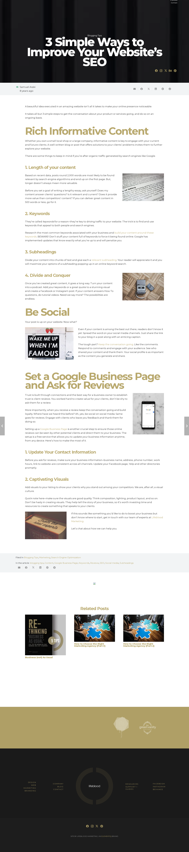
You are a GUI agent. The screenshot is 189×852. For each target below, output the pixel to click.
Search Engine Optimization (66, 557)
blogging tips (37, 563)
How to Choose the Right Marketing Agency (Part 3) (89, 644)
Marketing (44, 557)
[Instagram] (161, 70)
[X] (165, 70)
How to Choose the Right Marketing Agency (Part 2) (138, 644)
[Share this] (141, 89)
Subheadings (127, 563)
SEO (102, 563)
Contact (58, 789)
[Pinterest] (175, 70)
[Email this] (134, 89)
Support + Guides (131, 788)
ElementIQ (106, 836)
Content (49, 563)
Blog (60, 787)
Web (33, 785)
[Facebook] (156, 70)
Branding (30, 791)
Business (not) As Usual (38, 657)
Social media (112, 563)
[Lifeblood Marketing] (94, 804)
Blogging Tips (31, 557)
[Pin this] (162, 89)
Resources (131, 784)
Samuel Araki (27, 87)
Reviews (94, 563)
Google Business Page (66, 563)
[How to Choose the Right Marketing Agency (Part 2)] (143, 628)
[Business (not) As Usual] (45, 635)
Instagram (159, 787)
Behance (158, 789)
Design (32, 782)
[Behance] (170, 70)
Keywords (84, 563)
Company (58, 784)
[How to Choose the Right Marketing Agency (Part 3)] (94, 628)
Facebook (159, 784)
